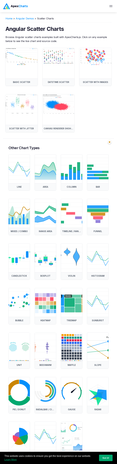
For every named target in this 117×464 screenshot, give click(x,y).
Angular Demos (25, 18)
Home (8, 18)
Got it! (106, 458)
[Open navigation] (111, 6)
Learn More (10, 459)
